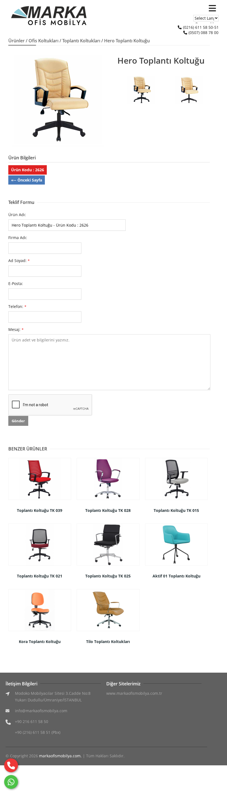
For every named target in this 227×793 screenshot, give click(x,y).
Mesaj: (16, 329)
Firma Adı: (17, 237)
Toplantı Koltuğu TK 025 (108, 576)
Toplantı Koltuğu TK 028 (108, 510)
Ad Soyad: (19, 260)
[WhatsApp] (11, 782)
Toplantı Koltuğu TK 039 (39, 510)
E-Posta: (15, 283)
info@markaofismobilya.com (41, 710)
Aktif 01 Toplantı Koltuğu (176, 576)
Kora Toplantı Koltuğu (40, 641)
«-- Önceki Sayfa (26, 180)
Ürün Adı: (17, 214)
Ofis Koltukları (43, 41)
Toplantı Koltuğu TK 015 (176, 510)
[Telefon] (11, 765)
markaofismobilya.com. (60, 755)
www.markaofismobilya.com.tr (134, 693)
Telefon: (17, 306)
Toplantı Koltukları (81, 41)
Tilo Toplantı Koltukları (108, 641)
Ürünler (16, 41)
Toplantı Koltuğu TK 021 (39, 576)
